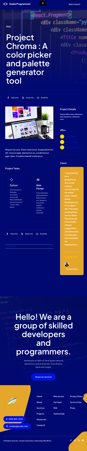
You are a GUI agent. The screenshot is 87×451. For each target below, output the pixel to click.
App (8, 26)
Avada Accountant (74, 147)
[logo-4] (17, 3)
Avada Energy (72, 142)
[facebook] (71, 440)
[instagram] (79, 440)
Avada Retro (71, 136)
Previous (11, 246)
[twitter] (75, 440)
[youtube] (83, 440)
